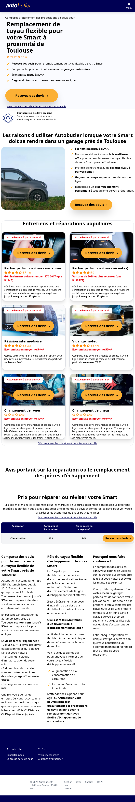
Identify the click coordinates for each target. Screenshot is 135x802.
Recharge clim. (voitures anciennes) (33, 268)
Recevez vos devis (117, 538)
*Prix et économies (48, 754)
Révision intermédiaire (23, 341)
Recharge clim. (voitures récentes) (100, 268)
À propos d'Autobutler (50, 758)
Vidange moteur (85, 341)
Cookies (89, 781)
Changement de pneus (90, 410)
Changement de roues (22, 410)
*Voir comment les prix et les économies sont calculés (36, 106)
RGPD (100, 781)
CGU (78, 781)
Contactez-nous (15, 754)
